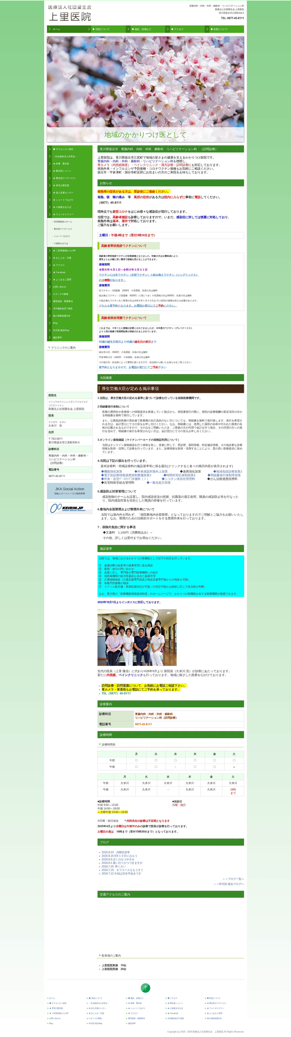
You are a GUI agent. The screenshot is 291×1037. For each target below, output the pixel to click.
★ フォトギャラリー (63, 214)
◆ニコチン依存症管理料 (178, 479)
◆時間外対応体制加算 (178, 475)
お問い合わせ (59, 287)
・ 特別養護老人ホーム (61, 222)
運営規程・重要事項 (63, 301)
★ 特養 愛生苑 (61, 163)
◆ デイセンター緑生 (63, 149)
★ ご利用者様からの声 (64, 250)
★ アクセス (59, 265)
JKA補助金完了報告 (63, 308)
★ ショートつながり (63, 200)
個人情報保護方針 (62, 316)
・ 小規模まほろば (59, 243)
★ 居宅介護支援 (61, 185)
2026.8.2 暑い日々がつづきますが (122, 862)
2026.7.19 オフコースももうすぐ (122, 870)
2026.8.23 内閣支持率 (116, 852)
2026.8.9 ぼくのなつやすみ (118, 859)
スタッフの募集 (60, 294)
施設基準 (57, 337)
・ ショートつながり (60, 236)
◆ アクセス (177, 29)
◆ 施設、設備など (141, 29)
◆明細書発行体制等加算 (224, 475)
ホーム (56, 29)
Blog (55, 323)
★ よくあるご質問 (62, 279)
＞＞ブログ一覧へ (233, 879)
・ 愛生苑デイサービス (61, 229)
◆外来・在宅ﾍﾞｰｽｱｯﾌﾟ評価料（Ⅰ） (125, 479)
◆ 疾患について (219, 29)
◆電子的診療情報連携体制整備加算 (125, 475)
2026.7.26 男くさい (114, 866)
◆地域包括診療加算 (226, 471)
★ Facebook (59, 272)
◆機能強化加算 (111, 471)
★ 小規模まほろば (62, 207)
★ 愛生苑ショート (62, 171)
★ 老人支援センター (63, 192)
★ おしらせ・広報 (62, 258)
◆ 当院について (100, 29)
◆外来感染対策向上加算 (151, 471)
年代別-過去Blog (61, 330)
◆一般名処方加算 (159, 482)
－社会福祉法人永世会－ (65, 156)
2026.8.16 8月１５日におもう (119, 855)
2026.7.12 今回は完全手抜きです (121, 873)
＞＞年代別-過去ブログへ (229, 884)
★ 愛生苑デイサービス (64, 178)
